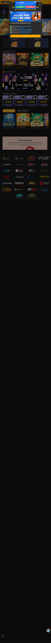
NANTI (30, 6)
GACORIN (20, 6)
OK (25, 36)
